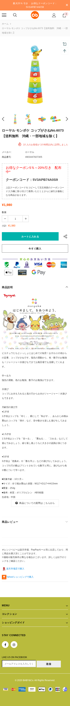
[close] (67, 5)
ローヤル (29, 152)
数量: (4, 212)
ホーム (5, 23)
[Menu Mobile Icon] (4, 15)
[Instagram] (14, 644)
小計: (4, 225)
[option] (35, 74)
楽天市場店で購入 (15, 568)
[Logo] (35, 15)
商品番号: (6, 157)
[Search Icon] (15, 15)
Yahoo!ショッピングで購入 (20, 577)
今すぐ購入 (35, 248)
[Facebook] (5, 644)
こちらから (49, 503)
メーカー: (6, 152)
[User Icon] (54, 15)
